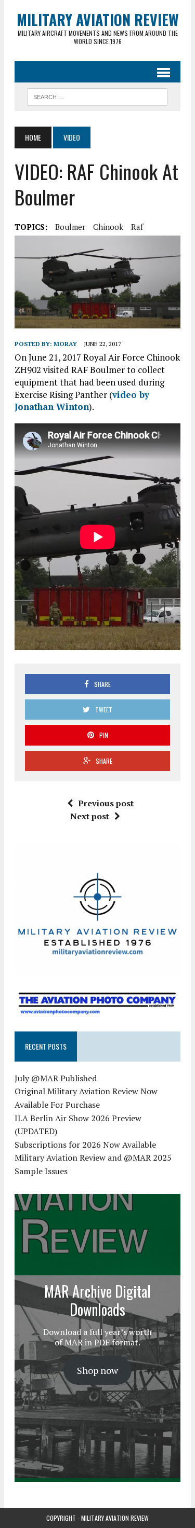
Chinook (108, 227)
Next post (89, 816)
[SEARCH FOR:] (97, 95)
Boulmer (70, 227)
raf (137, 227)
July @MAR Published (56, 1078)
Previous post (106, 803)
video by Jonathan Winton (82, 401)
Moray (65, 344)
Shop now (97, 1370)
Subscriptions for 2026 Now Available (85, 1144)
